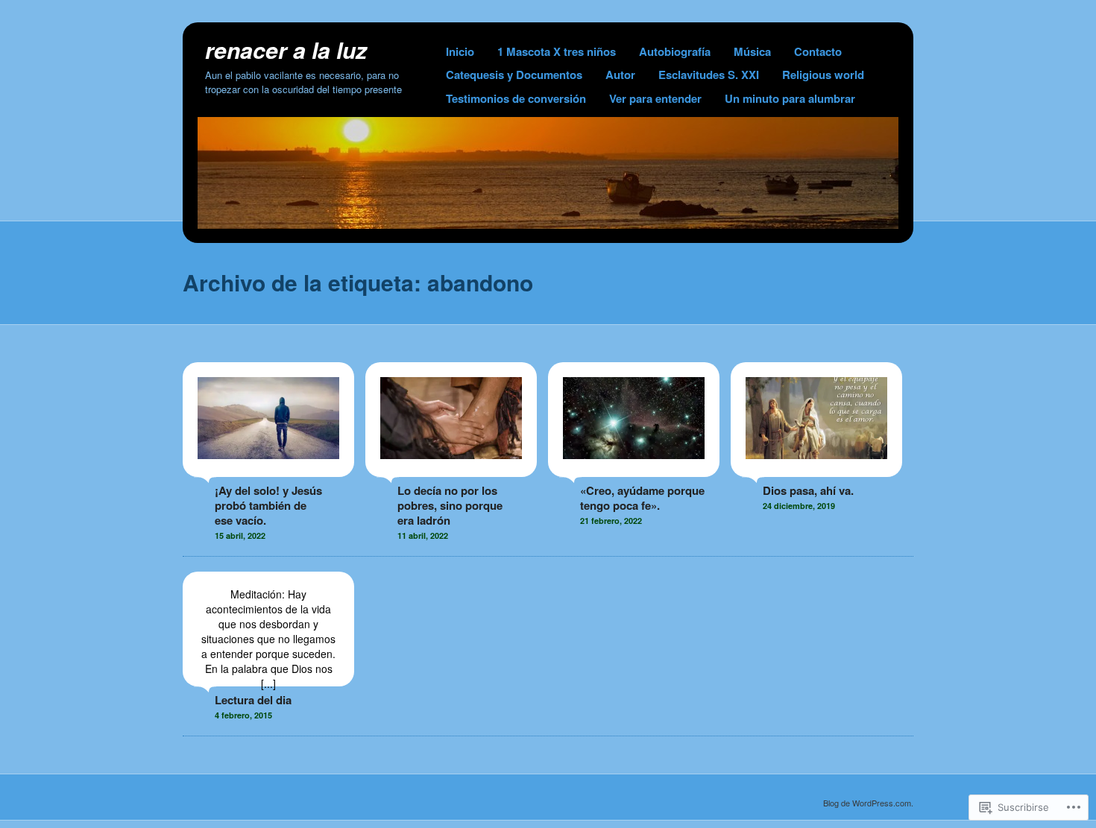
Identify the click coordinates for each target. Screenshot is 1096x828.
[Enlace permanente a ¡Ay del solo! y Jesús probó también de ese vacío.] (268, 469)
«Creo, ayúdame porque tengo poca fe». (642, 497)
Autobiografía (675, 51)
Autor (620, 74)
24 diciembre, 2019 (799, 505)
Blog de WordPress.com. (868, 803)
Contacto (818, 51)
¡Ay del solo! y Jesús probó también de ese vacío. (268, 505)
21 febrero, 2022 (611, 520)
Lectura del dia (253, 700)
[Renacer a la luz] (548, 224)
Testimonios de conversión (516, 98)
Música (752, 51)
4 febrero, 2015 (243, 715)
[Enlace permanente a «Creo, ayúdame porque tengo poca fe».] (633, 469)
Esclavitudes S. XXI (708, 74)
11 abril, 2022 (422, 535)
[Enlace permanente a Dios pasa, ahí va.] (816, 469)
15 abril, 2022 (240, 535)
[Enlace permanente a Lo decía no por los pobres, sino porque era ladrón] (451, 469)
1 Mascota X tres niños (556, 51)
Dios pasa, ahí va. (808, 490)
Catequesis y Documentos (514, 74)
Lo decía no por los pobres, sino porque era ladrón (450, 505)
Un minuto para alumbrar (790, 98)
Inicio (460, 51)
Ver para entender (655, 98)
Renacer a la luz (286, 50)
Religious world (823, 74)
